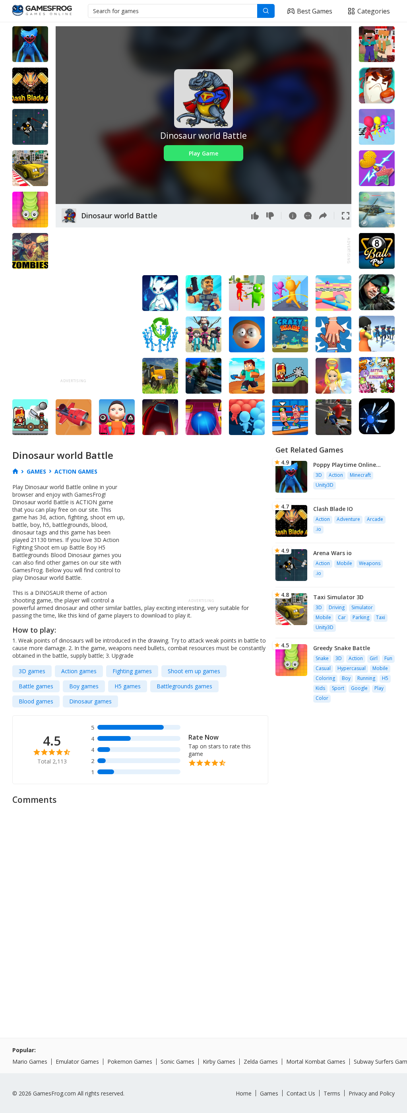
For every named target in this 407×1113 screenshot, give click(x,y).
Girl (374, 658)
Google (359, 688)
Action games (79, 671)
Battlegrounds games (184, 686)
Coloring (325, 678)
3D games (32, 671)
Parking (361, 617)
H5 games (127, 686)
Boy (346, 678)
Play (379, 688)
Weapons (369, 563)
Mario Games (29, 1061)
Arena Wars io (332, 553)
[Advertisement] (200, 251)
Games (269, 1093)
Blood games (36, 701)
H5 (385, 678)
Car (342, 617)
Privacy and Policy (372, 1093)
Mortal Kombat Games (315, 1061)
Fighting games (132, 671)
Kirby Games (219, 1061)
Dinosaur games (90, 701)
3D (319, 475)
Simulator (362, 607)
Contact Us (301, 1093)
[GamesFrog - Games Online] (42, 11)
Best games (314, 11)
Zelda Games (261, 1061)
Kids (320, 688)
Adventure (348, 519)
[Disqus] (203, 909)
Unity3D (324, 485)
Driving (337, 607)
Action (336, 475)
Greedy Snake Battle (341, 648)
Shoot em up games (194, 671)
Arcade (375, 519)
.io (318, 529)
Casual (323, 668)
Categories (373, 11)
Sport (338, 688)
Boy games (84, 686)
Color (322, 698)
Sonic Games (177, 1061)
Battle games (36, 686)
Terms (332, 1093)
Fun (388, 658)
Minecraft (360, 475)
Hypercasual (351, 668)
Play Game (203, 153)
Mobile (344, 563)
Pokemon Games (129, 1061)
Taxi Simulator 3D (338, 597)
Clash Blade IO (333, 509)
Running (366, 678)
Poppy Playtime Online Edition (344, 464)
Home (244, 1093)
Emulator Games (77, 1061)
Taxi (380, 617)
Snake (322, 658)
